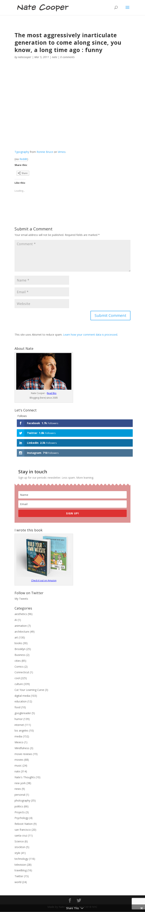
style (17, 853)
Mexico (19, 742)
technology (21, 859)
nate (54, 57)
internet (19, 725)
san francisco (23, 829)
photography (22, 800)
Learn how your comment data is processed (90, 334)
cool (17, 678)
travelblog (21, 870)
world (18, 882)
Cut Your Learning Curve (29, 690)
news (18, 789)
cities (18, 660)
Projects (20, 812)
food (17, 707)
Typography (22, 152)
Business (20, 655)
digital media (22, 695)
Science (19, 841)
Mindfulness (22, 748)
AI (16, 620)
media (18, 736)
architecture (22, 631)
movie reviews (23, 754)
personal (20, 794)
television (20, 864)
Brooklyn (20, 649)
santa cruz (21, 835)
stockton (20, 847)
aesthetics (21, 614)
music (18, 765)
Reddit (23, 159)
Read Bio (51, 393)
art (16, 637)
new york (20, 783)
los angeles (21, 730)
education (21, 701)
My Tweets (21, 598)
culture (19, 684)
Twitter (19, 876)
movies (19, 759)
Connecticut (22, 672)
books (18, 643)
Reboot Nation (24, 824)
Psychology (22, 818)
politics (19, 806)
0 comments (67, 57)
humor (19, 719)
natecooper (24, 57)
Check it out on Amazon (43, 580)
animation (21, 625)
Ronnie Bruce (45, 152)
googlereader (23, 713)
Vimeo (62, 152)
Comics (19, 666)
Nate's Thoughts (25, 777)
